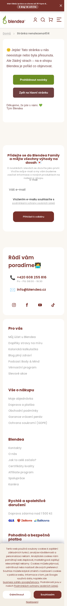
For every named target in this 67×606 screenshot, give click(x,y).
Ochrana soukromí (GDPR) (27, 423)
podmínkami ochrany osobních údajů (33, 203)
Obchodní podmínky (23, 411)
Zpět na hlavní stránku (33, 92)
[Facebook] (27, 305)
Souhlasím (48, 594)
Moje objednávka (20, 399)
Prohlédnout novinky (33, 79)
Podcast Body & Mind (23, 361)
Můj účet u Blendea (22, 337)
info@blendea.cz (31, 289)
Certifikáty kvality (21, 466)
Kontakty (15, 448)
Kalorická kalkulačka (23, 349)
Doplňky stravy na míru (25, 343)
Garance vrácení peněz (25, 417)
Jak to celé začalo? (22, 460)
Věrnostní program (22, 367)
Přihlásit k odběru (33, 216)
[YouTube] (40, 305)
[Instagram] (14, 305)
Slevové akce (17, 373)
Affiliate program (21, 472)
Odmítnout (16, 594)
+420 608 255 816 (32, 277)
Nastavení (32, 602)
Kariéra (13, 484)
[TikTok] (53, 305)
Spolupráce (16, 478)
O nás (12, 454)
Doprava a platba (21, 405)
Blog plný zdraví (20, 355)
